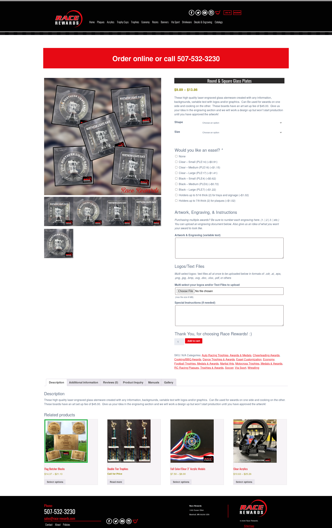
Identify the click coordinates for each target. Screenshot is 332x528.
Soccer (229, 368)
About (58, 524)
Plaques (100, 22)
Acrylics (110, 22)
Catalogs (219, 22)
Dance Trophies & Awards (219, 359)
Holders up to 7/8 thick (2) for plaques (207, 201)
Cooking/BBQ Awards (187, 359)
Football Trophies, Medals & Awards (196, 363)
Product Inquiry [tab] (133, 382)
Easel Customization (249, 359)
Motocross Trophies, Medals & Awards (258, 363)
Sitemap (249, 526)
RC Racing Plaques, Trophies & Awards (199, 368)
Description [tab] (56, 382)
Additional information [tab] (83, 382)
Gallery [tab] (168, 382)
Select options (55, 482)
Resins (155, 22)
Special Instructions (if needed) (195, 303)
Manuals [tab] (153, 382)
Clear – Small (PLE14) (198, 162)
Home (92, 22)
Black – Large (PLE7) (197, 189)
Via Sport (175, 22)
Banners (165, 22)
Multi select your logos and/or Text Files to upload (207, 285)
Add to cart (193, 340)
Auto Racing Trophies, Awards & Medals (226, 355)
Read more (116, 482)
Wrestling (253, 368)
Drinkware (187, 22)
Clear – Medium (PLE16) (199, 167)
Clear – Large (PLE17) (198, 173)
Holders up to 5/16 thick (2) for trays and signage (214, 195)
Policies (66, 524)
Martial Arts (227, 363)
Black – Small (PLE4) (197, 178)
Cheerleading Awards (266, 355)
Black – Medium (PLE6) (199, 184)
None (182, 156)
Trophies (135, 22)
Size (177, 132)
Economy (145, 22)
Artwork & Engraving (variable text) (197, 235)
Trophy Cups (123, 22)
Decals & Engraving (203, 22)
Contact (48, 524)
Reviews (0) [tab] (110, 382)
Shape (178, 122)
